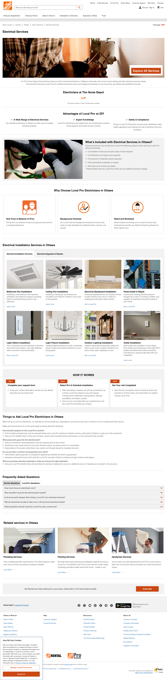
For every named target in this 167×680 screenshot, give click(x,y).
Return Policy (8, 619)
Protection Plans (89, 623)
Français (160, 3)
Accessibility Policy (64, 669)
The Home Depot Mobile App (94, 638)
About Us (127, 615)
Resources (87, 615)
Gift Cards (151, 3)
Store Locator (7, 25)
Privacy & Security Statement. (26, 663)
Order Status (125, 3)
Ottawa (26, 25)
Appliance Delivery (10, 634)
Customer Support (138, 3)
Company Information (131, 623)
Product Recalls (89, 627)
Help (45, 615)
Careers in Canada (130, 619)
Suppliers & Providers (131, 645)
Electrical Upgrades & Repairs (50, 254)
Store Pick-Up (8, 627)
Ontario (18, 25)
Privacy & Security (90, 630)
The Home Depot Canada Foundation (137, 634)
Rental (92, 3)
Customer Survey (50, 623)
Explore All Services (146, 71)
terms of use (68, 664)
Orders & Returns (10, 615)
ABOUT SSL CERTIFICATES (144, 673)
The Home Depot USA (49, 669)
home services (37, 25)
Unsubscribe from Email (80, 669)
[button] (79, 7)
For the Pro (114, 3)
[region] (21, 658)
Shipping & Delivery (10, 630)
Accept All (21, 674)
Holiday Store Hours (130, 630)
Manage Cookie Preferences (21, 667)
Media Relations (129, 638)
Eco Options (127, 642)
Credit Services (102, 3)
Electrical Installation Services (19, 254)
